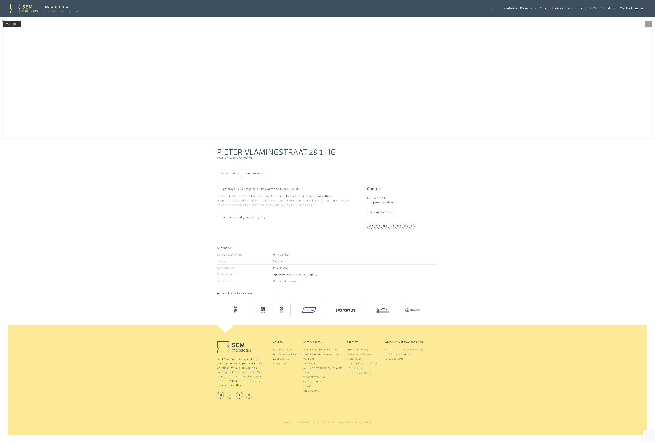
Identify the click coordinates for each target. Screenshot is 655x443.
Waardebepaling (314, 377)
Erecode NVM (394, 359)
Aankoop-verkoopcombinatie (323, 368)
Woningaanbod (283, 350)
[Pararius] (346, 310)
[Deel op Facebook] (370, 226)
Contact (626, 8)
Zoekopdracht (283, 359)
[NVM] (235, 310)
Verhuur (309, 386)
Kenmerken (253, 173)
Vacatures (609, 8)
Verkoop (309, 359)
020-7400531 (376, 197)
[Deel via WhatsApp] (398, 226)
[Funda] (309, 310)
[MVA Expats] (281, 310)
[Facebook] (239, 395)
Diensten (527, 8)
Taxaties (309, 372)
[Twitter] (249, 395)
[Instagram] (220, 395)
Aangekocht (281, 363)
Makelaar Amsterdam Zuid (321, 354)
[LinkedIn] (230, 395)
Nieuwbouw (311, 391)
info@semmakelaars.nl (383, 202)
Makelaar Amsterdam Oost (321, 350)
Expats (571, 8)
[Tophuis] (410, 310)
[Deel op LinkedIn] (391, 226)
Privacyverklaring (398, 354)
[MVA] (263, 310)
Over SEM (589, 8)
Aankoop (309, 363)
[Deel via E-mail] (405, 226)
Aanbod (509, 8)
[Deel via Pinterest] (384, 226)
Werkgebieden (550, 8)
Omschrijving (229, 173)
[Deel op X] (377, 226)
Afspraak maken (381, 212)
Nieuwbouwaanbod (286, 354)
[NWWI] (382, 310)
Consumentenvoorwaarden (404, 350)
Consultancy (312, 382)
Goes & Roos (306, 422)
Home (495, 8)
